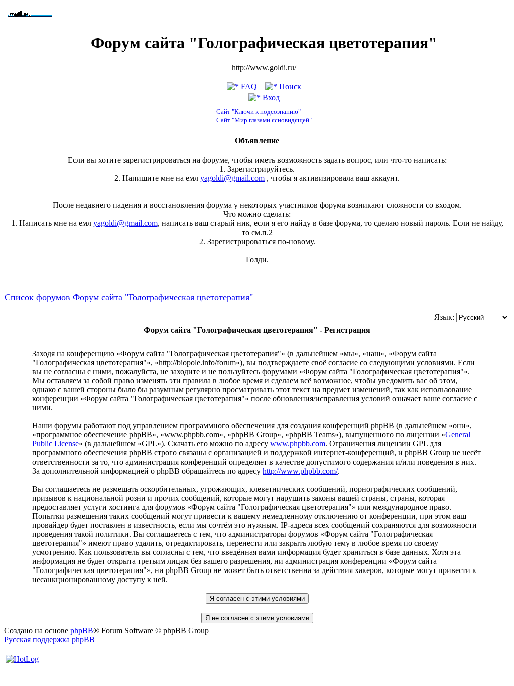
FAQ (248, 86)
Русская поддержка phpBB (49, 639)
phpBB (81, 630)
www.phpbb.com (297, 443)
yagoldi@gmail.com (232, 178)
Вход (270, 97)
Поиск (289, 86)
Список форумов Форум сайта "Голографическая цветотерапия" (129, 297)
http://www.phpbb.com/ (300, 471)
